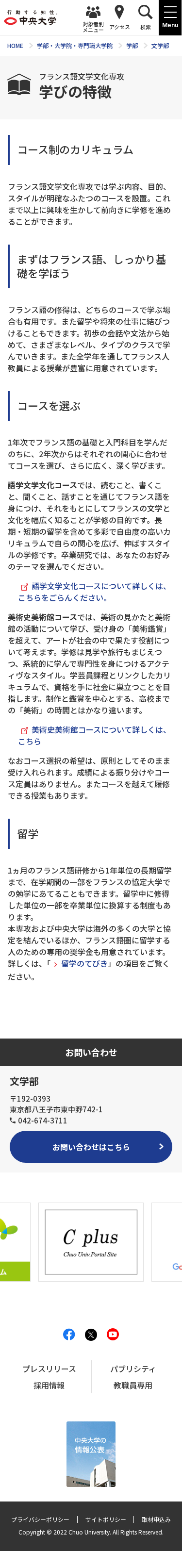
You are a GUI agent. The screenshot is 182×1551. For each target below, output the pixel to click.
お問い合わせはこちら (91, 1147)
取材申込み (156, 1519)
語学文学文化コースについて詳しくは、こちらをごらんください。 (94, 591)
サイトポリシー (105, 1519)
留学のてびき (84, 963)
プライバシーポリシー (40, 1519)
